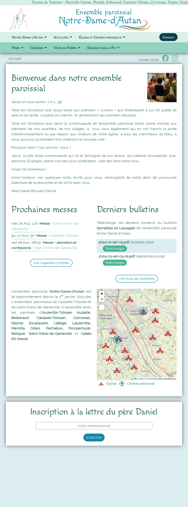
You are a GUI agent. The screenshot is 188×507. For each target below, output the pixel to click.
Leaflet (140, 378)
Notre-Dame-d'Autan (27, 37)
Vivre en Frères (65, 48)
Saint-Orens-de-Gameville (55, 248)
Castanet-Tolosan (64, 235)
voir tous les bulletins (137, 278)
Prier (16, 48)
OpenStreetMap (155, 378)
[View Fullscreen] (101, 307)
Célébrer (36, 48)
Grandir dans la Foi (101, 48)
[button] (115, 333)
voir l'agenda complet (51, 263)
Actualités (61, 37)
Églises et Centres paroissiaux (100, 37)
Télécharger (115, 248)
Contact (168, 37)
